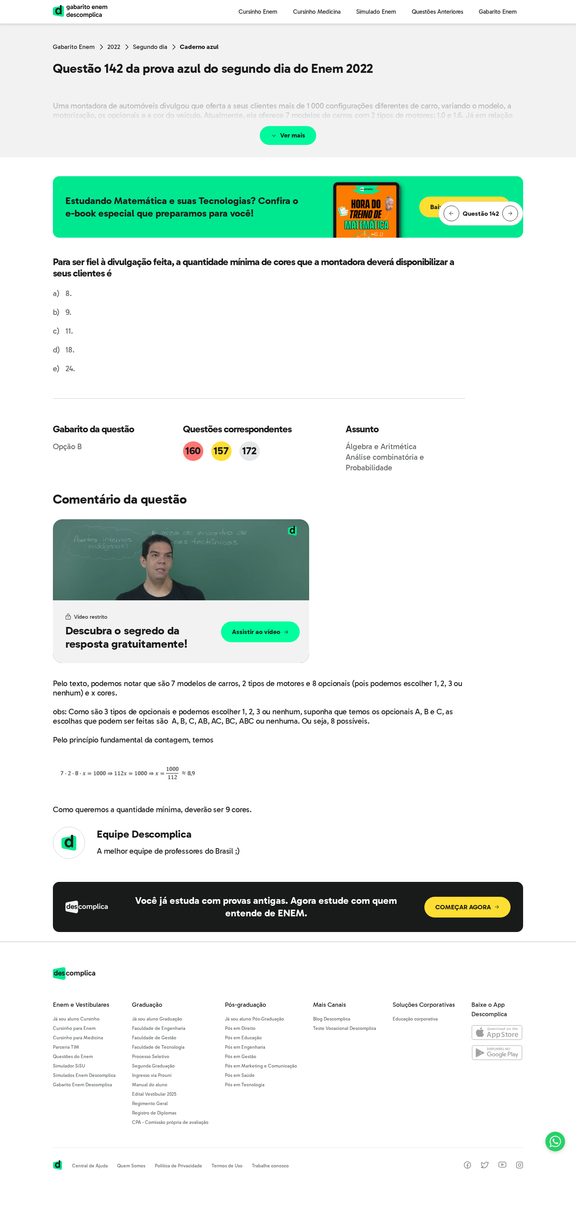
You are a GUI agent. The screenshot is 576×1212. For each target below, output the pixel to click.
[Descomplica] (74, 977)
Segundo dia (150, 47)
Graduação (147, 1004)
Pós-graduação (245, 1004)
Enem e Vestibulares (81, 1004)
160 (193, 451)
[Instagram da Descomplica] (519, 1166)
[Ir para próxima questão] (510, 213)
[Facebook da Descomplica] (467, 1166)
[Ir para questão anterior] (451, 213)
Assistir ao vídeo (256, 632)
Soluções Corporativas (424, 1004)
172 (249, 451)
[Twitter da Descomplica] (485, 1166)
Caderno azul (199, 47)
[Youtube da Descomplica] (502, 1165)
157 (221, 451)
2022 (113, 47)
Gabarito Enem (74, 47)
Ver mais (292, 135)
